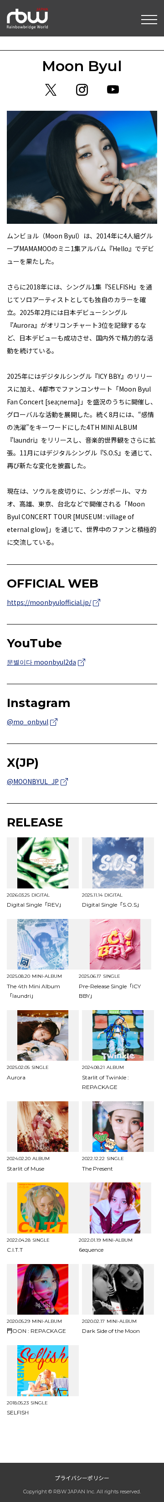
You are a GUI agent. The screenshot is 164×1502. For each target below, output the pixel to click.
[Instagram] (82, 90)
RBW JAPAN (27, 11)
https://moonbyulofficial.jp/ (49, 602)
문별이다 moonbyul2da (41, 661)
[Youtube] (113, 90)
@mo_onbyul (27, 721)
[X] (51, 90)
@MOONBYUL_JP (33, 781)
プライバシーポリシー (82, 1477)
